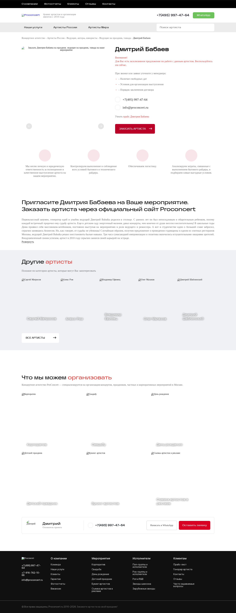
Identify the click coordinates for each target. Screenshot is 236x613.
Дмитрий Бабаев (141, 38)
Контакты (108, 4)
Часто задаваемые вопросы (183, 585)
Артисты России (56, 38)
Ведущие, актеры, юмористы (82, 38)
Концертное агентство (33, 38)
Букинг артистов (101, 584)
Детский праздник (102, 579)
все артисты (35, 337)
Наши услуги (33, 27)
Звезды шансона (142, 584)
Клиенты (73, 4)
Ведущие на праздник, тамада (115, 38)
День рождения (100, 574)
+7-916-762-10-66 (31, 574)
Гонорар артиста (182, 569)
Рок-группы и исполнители (140, 573)
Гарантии (56, 579)
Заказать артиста (132, 128)
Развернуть (28, 241)
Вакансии (56, 589)
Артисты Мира (98, 27)
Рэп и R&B (138, 579)
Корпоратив (98, 564)
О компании (30, 4)
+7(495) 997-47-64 (173, 15)
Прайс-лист (180, 564)
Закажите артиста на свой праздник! (97, 606)
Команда (56, 564)
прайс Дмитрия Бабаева (136, 116)
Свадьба (96, 569)
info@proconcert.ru (32, 580)
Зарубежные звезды (144, 589)
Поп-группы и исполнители (140, 565)
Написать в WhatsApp (161, 525)
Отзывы (90, 4)
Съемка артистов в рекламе (102, 590)
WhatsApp (203, 15)
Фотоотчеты (52, 4)
